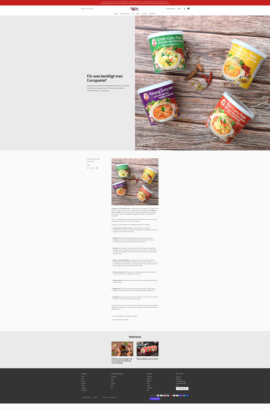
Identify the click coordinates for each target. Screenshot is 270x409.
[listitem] (87, 168)
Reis (112, 388)
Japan (83, 376)
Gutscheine (149, 388)
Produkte (116, 13)
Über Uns (149, 381)
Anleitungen (113, 376)
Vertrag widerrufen (182, 388)
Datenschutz (178, 379)
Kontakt (148, 385)
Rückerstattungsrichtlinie (181, 383)
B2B (148, 390)
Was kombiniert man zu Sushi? (147, 359)
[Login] (184, 8)
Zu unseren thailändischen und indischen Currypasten (125, 316)
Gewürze (84, 388)
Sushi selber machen (125, 13)
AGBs (177, 385)
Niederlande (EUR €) (170, 8)
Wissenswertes (152, 13)
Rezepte (149, 379)
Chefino (138, 13)
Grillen (83, 385)
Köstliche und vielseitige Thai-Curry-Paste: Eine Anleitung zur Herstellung (122, 361)
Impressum (178, 376)
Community (144, 13)
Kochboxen (84, 390)
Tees (133, 13)
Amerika (83, 383)
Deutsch (179, 8)
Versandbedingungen (181, 381)
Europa (83, 381)
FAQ (148, 383)
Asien (83, 379)
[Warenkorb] (187, 8)
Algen (112, 379)
